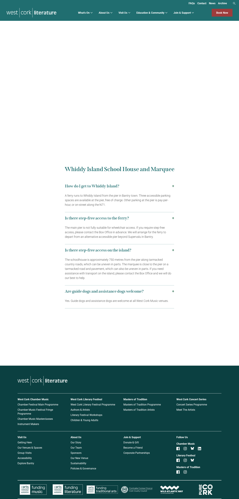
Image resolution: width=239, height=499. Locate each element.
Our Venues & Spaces (30, 447)
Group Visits (25, 452)
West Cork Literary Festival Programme (93, 404)
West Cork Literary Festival (86, 399)
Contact (201, 3)
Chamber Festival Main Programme (38, 404)
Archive (222, 3)
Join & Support (182, 12)
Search (234, 3)
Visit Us (123, 12)
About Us (104, 12)
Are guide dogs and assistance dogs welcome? (104, 291)
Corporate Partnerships (136, 452)
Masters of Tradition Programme (142, 404)
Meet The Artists (185, 409)
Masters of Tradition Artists (139, 409)
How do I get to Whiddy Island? (92, 186)
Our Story (76, 442)
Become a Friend (133, 447)
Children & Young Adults (84, 420)
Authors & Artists (80, 409)
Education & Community (150, 12)
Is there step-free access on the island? (98, 250)
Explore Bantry (26, 463)
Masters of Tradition (135, 399)
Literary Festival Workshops (86, 415)
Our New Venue (79, 458)
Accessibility (25, 458)
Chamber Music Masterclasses (35, 418)
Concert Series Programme (191, 404)
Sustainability (78, 463)
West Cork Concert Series (191, 399)
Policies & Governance (83, 468)
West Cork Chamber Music (33, 399)
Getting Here (25, 442)
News (212, 3)
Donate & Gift (131, 442)
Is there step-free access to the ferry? (97, 218)
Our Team (76, 447)
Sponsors (76, 452)
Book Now (222, 12)
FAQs (192, 3)
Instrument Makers (28, 424)
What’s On (84, 12)
